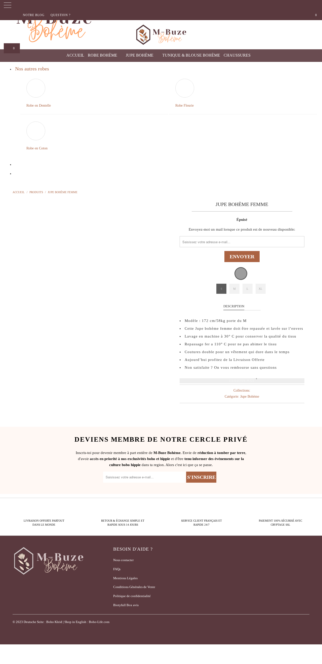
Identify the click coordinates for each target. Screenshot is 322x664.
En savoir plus (241, 381)
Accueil (75, 55)
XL (260, 288)
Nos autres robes (32, 68)
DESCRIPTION (233, 306)
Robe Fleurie (184, 105)
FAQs (116, 569)
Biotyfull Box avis (126, 605)
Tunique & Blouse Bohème (191, 55)
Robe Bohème (103, 55)
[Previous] (21, 281)
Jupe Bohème (140, 55)
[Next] (166, 281)
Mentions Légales (125, 578)
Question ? (60, 15)
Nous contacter (123, 560)
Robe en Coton (37, 148)
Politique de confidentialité (132, 596)
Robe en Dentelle (38, 105)
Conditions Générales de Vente (134, 587)
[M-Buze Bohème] (161, 34)
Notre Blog (34, 15)
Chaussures (238, 55)
